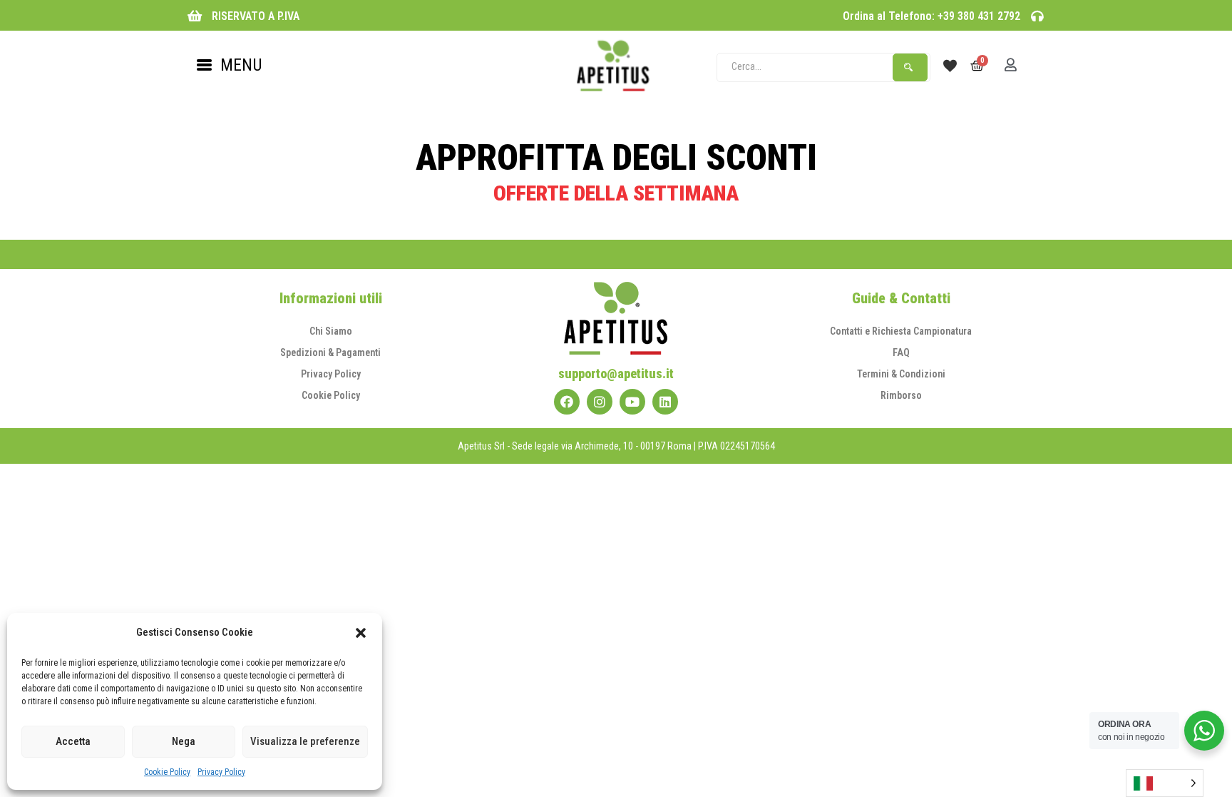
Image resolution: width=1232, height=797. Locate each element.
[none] (1164, 783)
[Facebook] (567, 402)
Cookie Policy (167, 772)
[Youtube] (632, 402)
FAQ (901, 352)
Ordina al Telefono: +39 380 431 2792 (931, 16)
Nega (183, 741)
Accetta (73, 741)
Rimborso (901, 395)
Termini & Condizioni (901, 374)
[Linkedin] (665, 402)
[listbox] (1164, 783)
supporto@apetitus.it (616, 373)
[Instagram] (599, 402)
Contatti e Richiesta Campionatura (901, 331)
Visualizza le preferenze (305, 741)
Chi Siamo (330, 331)
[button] (361, 633)
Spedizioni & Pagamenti (330, 352)
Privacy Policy (221, 772)
